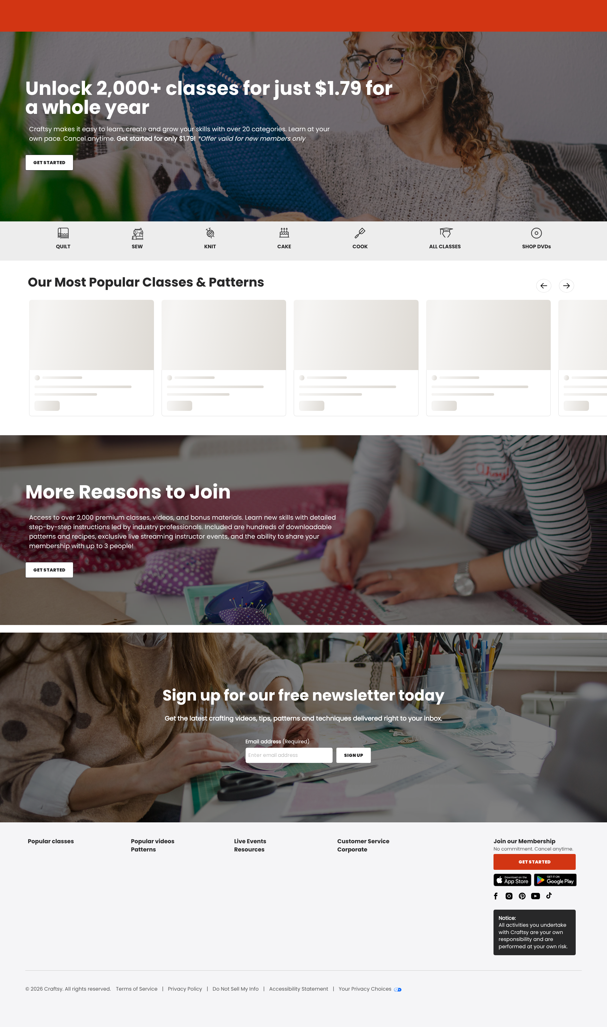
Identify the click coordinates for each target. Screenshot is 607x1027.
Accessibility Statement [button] (298, 989)
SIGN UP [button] (353, 755)
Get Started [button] (534, 862)
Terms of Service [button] (136, 989)
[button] (543, 286)
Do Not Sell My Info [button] (236, 989)
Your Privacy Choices (365, 989)
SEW (137, 246)
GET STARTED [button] (49, 162)
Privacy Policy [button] (185, 989)
